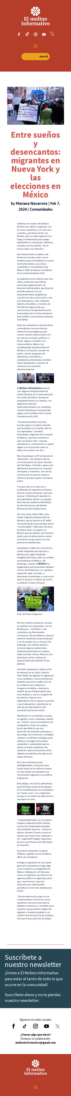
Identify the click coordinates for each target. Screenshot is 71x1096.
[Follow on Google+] (24, 1026)
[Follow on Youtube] (44, 34)
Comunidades (41, 209)
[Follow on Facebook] (19, 34)
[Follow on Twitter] (57, 1026)
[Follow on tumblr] (27, 34)
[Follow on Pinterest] (52, 34)
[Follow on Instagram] (35, 34)
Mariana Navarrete (32, 203)
